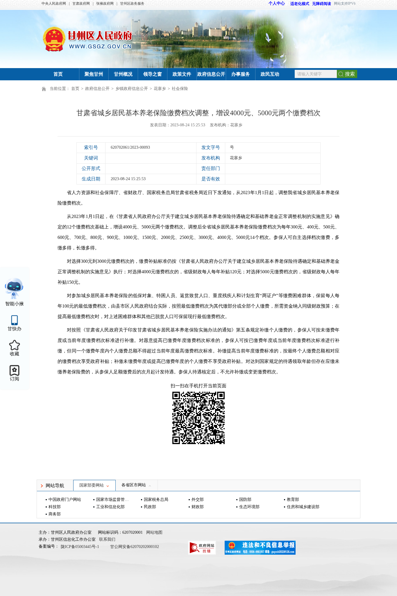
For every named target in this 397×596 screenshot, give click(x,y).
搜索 (350, 74)
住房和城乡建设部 (303, 507)
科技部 (55, 507)
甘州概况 (123, 74)
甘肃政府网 (81, 3)
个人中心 (277, 3)
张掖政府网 (105, 3)
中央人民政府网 (54, 3)
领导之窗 (152, 74)
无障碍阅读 (321, 3)
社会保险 (180, 88)
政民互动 (270, 74)
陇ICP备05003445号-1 (80, 546)
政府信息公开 (211, 74)
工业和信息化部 (110, 507)
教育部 (293, 499)
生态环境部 (249, 507)
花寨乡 (160, 88)
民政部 (150, 507)
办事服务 (240, 74)
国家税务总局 (156, 499)
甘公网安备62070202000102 (134, 546)
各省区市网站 (133, 485)
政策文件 (182, 74)
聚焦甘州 (94, 74)
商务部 (55, 514)
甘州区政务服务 (132, 3)
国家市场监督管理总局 (113, 499)
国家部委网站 (91, 485)
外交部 (198, 499)
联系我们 (107, 539)
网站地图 (154, 532)
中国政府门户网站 (65, 499)
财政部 (198, 507)
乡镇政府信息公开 (131, 88)
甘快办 (15, 328)
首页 (58, 74)
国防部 (245, 499)
